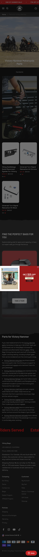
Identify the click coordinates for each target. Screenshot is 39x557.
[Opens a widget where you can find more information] (31, 553)
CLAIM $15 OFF (29, 278)
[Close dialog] (38, 267)
